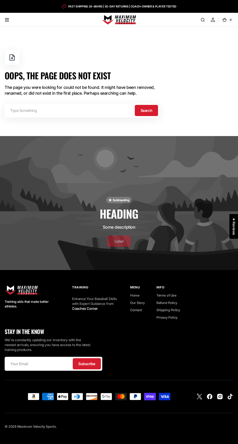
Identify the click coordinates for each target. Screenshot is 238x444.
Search (146, 110)
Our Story (137, 303)
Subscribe (86, 363)
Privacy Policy (167, 317)
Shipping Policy (168, 310)
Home (134, 295)
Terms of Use (166, 295)
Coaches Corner (85, 309)
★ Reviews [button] (234, 226)
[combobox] (82, 110)
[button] (7, 20)
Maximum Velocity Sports (36, 426)
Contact (136, 310)
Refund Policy (166, 303)
